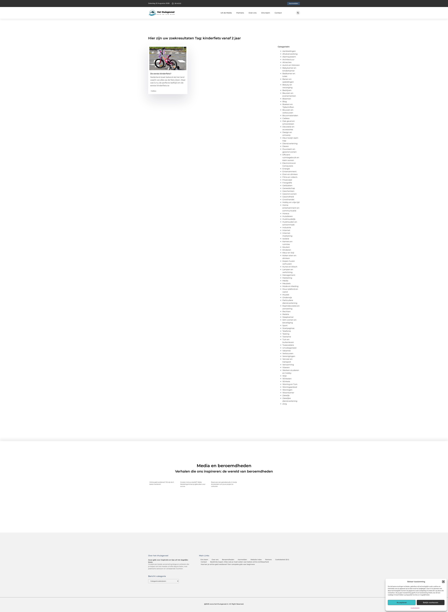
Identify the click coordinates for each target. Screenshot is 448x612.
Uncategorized (289, 348)
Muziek (285, 295)
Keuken (286, 247)
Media (285, 281)
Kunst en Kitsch (289, 267)
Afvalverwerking (290, 54)
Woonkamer (288, 393)
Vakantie (286, 351)
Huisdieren (287, 216)
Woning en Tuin (289, 384)
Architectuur (288, 59)
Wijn (284, 376)
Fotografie (287, 183)
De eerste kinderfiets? (160, 74)
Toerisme (286, 337)
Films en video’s (289, 177)
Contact (278, 13)
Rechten (286, 311)
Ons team (265, 13)
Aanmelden (242, 559)
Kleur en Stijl (288, 253)
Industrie (286, 227)
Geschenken (288, 191)
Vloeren (286, 367)
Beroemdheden (228, 559)
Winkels (286, 381)
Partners (240, 13)
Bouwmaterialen (290, 115)
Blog (284, 101)
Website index (256, 559)
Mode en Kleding (290, 286)
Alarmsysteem (289, 57)
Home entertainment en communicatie (290, 208)
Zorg (284, 404)
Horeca (285, 213)
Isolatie (285, 239)
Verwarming (288, 365)
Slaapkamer (288, 317)
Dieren (285, 146)
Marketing (287, 278)
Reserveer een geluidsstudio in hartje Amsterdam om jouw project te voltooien (224, 484)
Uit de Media (226, 13)
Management (288, 275)
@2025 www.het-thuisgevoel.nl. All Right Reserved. (224, 604)
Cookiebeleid (415, 608)
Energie (286, 169)
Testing (285, 334)
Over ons (253, 13)
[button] (443, 582)
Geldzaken (287, 185)
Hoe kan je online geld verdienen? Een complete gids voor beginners (228, 564)
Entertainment (289, 171)
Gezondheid (288, 197)
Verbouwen (287, 353)
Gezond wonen (289, 194)
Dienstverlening (290, 143)
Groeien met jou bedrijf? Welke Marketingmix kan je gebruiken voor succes (192, 484)
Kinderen (286, 250)
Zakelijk (286, 395)
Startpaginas (288, 328)
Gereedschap (288, 188)
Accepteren (402, 602)
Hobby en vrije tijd (290, 202)
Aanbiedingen (289, 51)
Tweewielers (288, 345)
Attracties (286, 62)
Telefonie (286, 331)
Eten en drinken (290, 174)
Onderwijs (287, 297)
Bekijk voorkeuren (430, 602)
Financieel (287, 180)
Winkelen (287, 379)
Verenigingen (288, 356)
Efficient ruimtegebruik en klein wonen (290, 157)
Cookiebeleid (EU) (282, 559)
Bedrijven (286, 90)
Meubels (286, 283)
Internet (286, 230)
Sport (285, 325)
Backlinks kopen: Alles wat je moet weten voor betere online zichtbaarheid (239, 562)
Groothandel (288, 199)
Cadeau (153, 91)
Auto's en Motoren (291, 65)
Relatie (285, 314)
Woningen (287, 390)
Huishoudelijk (288, 219)
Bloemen (286, 99)
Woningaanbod (289, 387)
